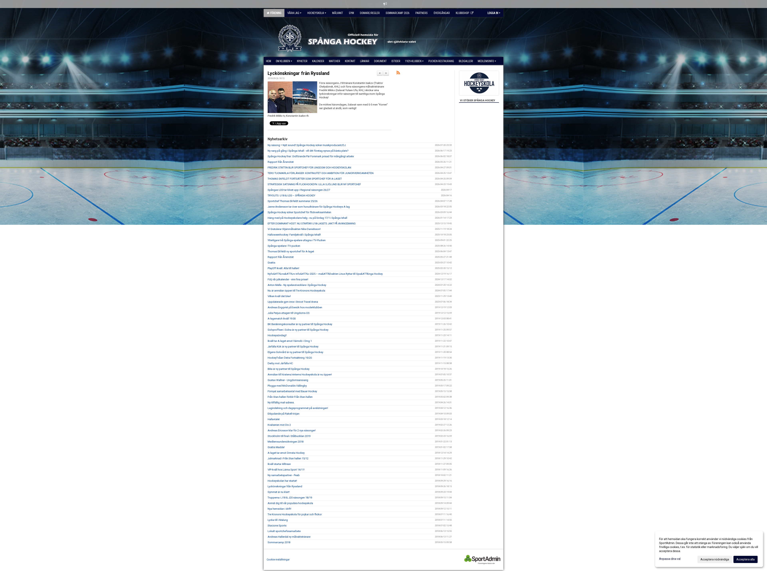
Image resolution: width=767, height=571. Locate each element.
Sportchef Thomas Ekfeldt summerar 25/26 (292, 201)
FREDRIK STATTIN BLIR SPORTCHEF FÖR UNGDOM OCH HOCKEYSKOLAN (309, 167)
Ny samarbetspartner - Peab (284, 475)
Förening (275, 13)
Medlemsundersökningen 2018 (285, 441)
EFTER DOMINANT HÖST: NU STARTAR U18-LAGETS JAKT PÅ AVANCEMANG (312, 223)
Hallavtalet (274, 419)
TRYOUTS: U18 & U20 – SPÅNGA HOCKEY (291, 195)
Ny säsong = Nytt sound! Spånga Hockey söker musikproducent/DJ (307, 145)
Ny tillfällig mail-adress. (281, 402)
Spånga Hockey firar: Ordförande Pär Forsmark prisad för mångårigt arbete (311, 156)
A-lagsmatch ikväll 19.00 (282, 318)
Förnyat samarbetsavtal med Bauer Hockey (292, 391)
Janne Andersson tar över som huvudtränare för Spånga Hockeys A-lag (309, 206)
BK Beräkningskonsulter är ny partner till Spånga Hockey (300, 324)
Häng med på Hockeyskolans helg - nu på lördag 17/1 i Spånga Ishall (307, 217)
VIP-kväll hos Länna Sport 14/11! (286, 469)
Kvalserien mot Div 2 (279, 424)
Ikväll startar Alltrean (279, 464)
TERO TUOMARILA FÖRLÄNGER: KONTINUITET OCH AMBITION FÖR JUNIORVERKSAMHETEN (321, 173)
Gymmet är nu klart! (279, 491)
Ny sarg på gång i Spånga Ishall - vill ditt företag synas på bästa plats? (308, 150)
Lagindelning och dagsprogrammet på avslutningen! (298, 408)
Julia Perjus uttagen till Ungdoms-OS (289, 312)
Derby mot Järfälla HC (280, 363)
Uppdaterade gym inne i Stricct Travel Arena (293, 301)
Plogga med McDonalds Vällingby (287, 385)
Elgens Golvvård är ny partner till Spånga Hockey (295, 352)
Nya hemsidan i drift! (279, 508)
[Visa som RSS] (398, 73)
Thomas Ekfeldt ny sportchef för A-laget (291, 251)
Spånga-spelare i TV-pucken (284, 245)
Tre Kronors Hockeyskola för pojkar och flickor (295, 514)
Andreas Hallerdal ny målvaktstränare (289, 536)
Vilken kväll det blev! (279, 296)
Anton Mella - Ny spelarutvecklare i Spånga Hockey (297, 285)
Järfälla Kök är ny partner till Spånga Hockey (293, 346)
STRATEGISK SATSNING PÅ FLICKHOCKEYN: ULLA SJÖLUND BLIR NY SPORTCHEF (314, 184)
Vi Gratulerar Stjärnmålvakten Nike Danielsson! (294, 229)
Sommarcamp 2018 (279, 542)
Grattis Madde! (276, 447)
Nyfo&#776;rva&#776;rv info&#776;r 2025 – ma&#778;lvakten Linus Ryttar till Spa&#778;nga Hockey (325, 273)
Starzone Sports (277, 525)
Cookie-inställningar (278, 559)
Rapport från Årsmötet (281, 161)
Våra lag (293, 13)
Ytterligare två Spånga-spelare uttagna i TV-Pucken (297, 240)
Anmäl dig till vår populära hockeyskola (290, 503)
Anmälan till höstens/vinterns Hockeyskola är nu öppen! (300, 374)
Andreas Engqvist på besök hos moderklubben (295, 307)
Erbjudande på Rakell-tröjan (283, 413)
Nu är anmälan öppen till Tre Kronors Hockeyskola (296, 290)
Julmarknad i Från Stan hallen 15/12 (288, 458)
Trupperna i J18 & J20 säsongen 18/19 (290, 497)
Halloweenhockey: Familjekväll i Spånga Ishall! (294, 234)
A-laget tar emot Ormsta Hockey (286, 452)
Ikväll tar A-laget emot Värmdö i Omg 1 (290, 340)
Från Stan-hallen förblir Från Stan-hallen (290, 396)
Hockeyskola (315, 13)
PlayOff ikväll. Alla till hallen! (283, 268)
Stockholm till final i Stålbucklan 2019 (289, 436)
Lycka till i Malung (278, 519)
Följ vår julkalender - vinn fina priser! (288, 279)
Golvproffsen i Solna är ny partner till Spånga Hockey (298, 329)
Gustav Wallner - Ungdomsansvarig (288, 380)
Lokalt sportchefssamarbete (284, 531)
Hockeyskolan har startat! (282, 480)
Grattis (271, 262)
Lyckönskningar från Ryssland (298, 73)
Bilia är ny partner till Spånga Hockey (288, 368)
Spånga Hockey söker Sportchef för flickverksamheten (299, 212)
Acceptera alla (745, 559)
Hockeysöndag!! (277, 335)
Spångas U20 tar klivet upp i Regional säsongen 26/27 (299, 189)
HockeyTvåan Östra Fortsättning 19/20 (290, 357)
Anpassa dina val (670, 558)
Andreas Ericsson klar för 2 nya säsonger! (292, 430)
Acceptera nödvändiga (714, 559)
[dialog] (709, 549)
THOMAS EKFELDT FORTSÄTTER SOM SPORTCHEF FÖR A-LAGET (305, 178)
